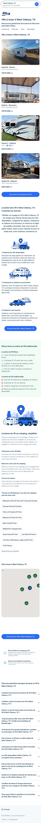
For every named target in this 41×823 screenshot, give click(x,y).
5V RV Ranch (7, 546)
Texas (22, 29)
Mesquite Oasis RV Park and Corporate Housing (20, 501)
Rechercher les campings (10, 551)
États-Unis (15, 29)
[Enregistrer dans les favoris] (37, 41)
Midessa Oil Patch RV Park (12, 518)
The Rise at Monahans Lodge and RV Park (18, 540)
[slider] (8, 145)
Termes (4, 819)
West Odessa (31, 29)
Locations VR (5, 29)
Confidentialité (13, 819)
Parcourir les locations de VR (20, 194)
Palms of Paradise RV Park (12, 512)
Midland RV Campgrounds (12, 529)
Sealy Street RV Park (10, 534)
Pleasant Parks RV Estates (12, 506)
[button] (30, 588)
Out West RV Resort (29, 534)
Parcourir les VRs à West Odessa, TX (20, 637)
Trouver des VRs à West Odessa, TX (20, 328)
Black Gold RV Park (10, 523)
